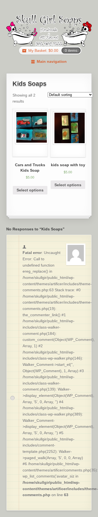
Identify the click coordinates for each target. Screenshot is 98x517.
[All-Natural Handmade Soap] (49, 30)
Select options (30, 190)
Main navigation (51, 61)
